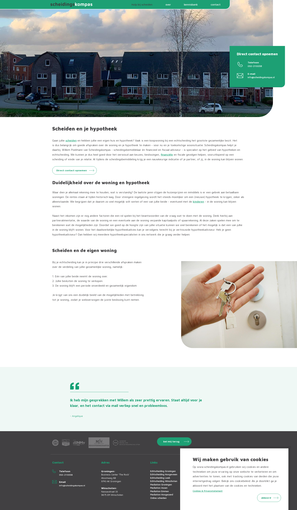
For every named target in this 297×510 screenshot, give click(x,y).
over (168, 4)
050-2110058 (255, 66)
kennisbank (191, 4)
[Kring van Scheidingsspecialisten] (126, 442)
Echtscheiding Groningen (163, 471)
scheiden (71, 140)
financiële (167, 154)
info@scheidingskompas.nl (261, 77)
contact (216, 4)
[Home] (72, 4)
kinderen (198, 201)
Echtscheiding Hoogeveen (163, 474)
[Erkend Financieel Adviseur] (65, 442)
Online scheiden (158, 498)
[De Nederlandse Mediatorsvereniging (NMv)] (79, 442)
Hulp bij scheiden (141, 4)
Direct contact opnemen (71, 170)
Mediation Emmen (159, 491)
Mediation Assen (158, 487)
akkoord (266, 497)
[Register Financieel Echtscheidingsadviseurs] (55, 443)
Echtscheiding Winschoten (163, 481)
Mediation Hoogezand (161, 494)
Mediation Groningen (161, 484)
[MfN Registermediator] (99, 442)
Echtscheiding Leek (160, 477)
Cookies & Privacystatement (208, 491)
